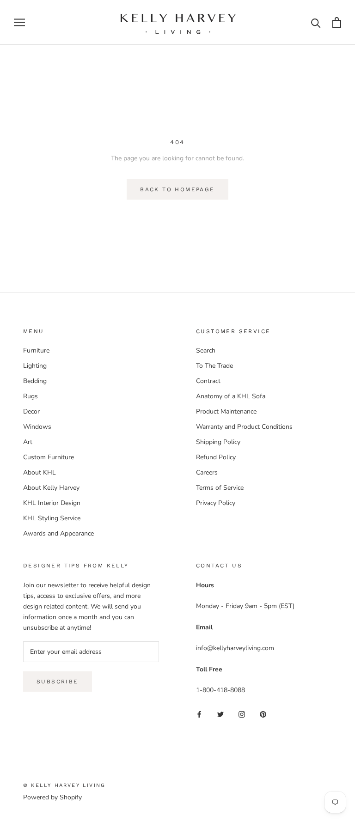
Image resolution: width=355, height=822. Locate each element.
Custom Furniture (48, 457)
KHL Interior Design (51, 503)
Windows (37, 426)
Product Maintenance (226, 411)
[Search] (316, 22)
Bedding (35, 381)
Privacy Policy (215, 503)
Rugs (30, 396)
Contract (208, 381)
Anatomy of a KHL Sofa (230, 396)
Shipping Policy (218, 442)
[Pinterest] (263, 714)
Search (205, 350)
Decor (31, 411)
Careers (207, 472)
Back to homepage (177, 189)
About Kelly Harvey (51, 487)
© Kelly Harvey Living (64, 785)
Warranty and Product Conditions (244, 426)
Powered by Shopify (52, 797)
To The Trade (214, 365)
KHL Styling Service (51, 518)
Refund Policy (216, 457)
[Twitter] (220, 714)
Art (27, 442)
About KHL (39, 472)
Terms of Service (220, 487)
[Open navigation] (19, 22)
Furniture (36, 350)
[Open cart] (336, 22)
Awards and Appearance (58, 533)
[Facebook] (199, 714)
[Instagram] (242, 714)
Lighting (35, 365)
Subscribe (58, 681)
